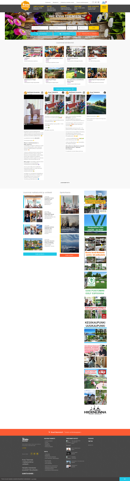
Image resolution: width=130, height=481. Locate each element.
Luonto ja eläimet (48, 441)
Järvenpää (73, 457)
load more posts (65, 182)
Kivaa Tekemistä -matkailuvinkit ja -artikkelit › (27, 462)
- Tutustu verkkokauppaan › (66, 432)
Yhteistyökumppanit (49, 468)
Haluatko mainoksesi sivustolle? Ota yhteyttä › (30, 469)
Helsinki (74, 453)
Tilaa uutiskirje (48, 462)
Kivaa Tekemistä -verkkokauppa (52, 458)
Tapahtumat (47, 445)
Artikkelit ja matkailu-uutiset (67, 2)
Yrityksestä (47, 2)
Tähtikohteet (66, 34)
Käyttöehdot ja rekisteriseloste (51, 470)
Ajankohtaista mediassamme (51, 465)
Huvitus (46, 442)
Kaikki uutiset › (69, 255)
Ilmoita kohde (48, 460)
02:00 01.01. (90, 445)
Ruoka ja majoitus (49, 446)
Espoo (76, 442)
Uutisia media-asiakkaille (50, 456)
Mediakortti (55, 2)
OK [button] (125, 479)
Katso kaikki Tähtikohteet (63, 89)
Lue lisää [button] (33, 479)
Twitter (90, 441)
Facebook (90, 438)
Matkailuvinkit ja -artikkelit (89, 34)
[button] (34, 135)
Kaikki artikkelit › (40, 254)
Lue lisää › (24, 447)
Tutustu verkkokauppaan (82, 2)
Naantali (74, 466)
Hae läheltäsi (43, 34)
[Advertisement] (65, 423)
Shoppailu (47, 443)
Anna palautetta (48, 463)
